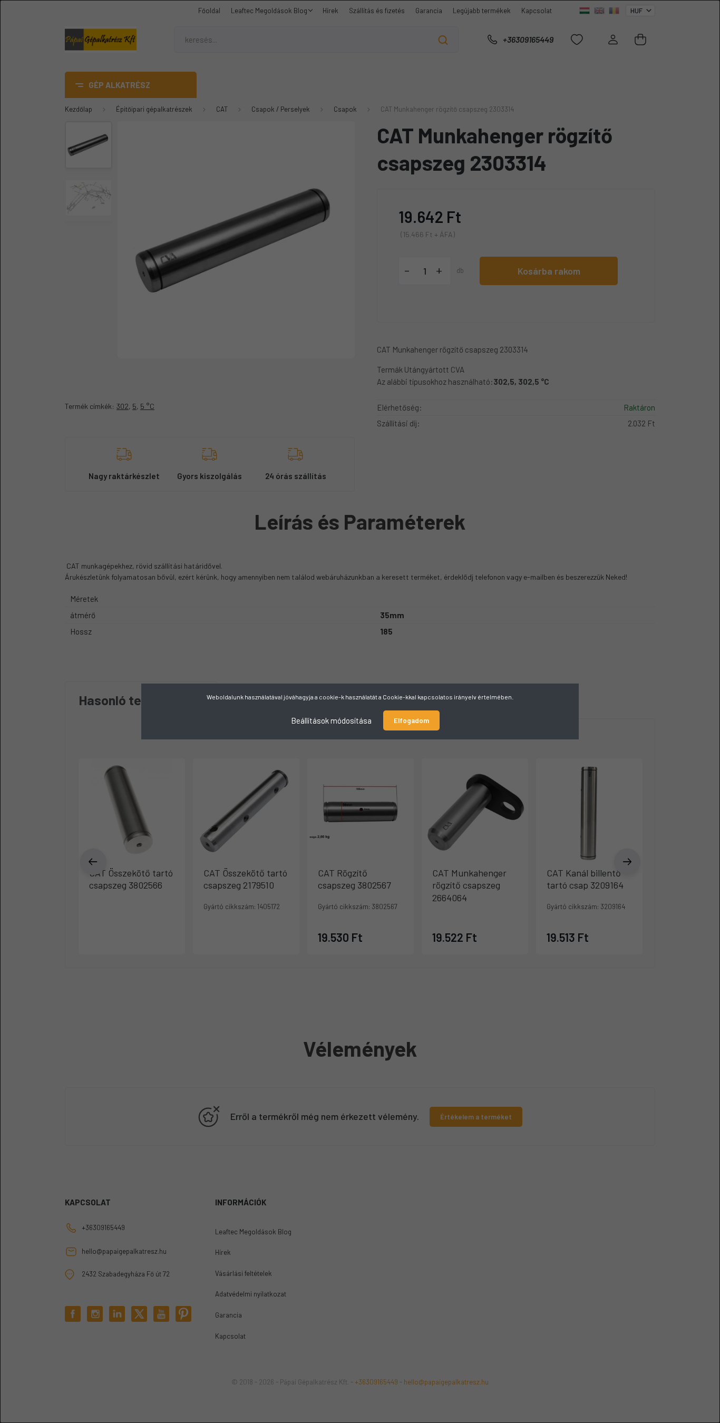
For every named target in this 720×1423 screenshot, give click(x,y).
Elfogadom (411, 720)
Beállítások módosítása (331, 720)
